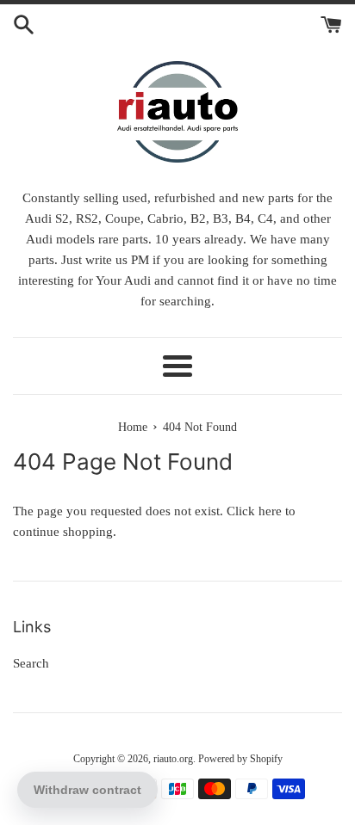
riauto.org (173, 759)
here (270, 511)
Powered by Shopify (240, 759)
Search (31, 663)
